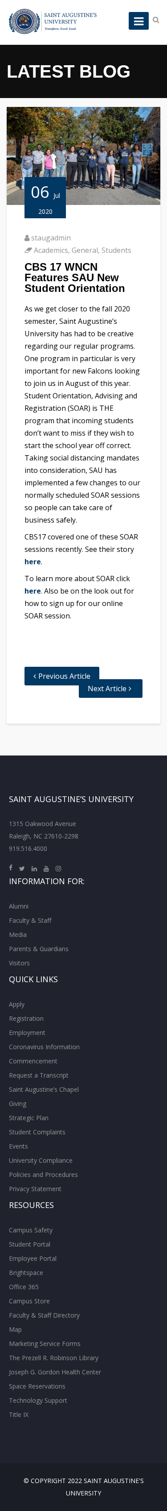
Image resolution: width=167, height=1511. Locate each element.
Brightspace (26, 1272)
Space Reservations (37, 1386)
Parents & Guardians (39, 948)
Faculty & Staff (30, 920)
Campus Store (29, 1301)
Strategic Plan (29, 1118)
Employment (27, 1032)
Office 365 (24, 1287)
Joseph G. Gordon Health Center (55, 1372)
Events (18, 1146)
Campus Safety (31, 1230)
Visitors (19, 963)
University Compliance (41, 1160)
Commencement (33, 1061)
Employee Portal (33, 1258)
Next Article (107, 688)
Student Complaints (37, 1132)
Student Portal (29, 1244)
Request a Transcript (39, 1075)
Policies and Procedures (43, 1174)
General (85, 250)
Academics (51, 250)
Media (18, 934)
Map (15, 1329)
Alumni (19, 906)
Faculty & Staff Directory (44, 1315)
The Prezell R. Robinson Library (53, 1358)
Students (116, 250)
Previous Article (64, 676)
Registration (26, 1018)
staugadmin (51, 238)
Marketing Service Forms (45, 1343)
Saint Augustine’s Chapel (44, 1089)
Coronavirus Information (44, 1047)
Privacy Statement (35, 1188)
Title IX (19, 1414)
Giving (17, 1103)
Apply (16, 1004)
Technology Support (38, 1400)
